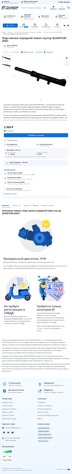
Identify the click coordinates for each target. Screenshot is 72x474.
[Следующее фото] (67, 76)
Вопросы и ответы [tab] (47, 205)
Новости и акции (42, 412)
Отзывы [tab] (16, 205)
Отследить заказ (7, 402)
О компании (41, 402)
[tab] (31, 205)
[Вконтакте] (64, 25)
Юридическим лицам (9, 418)
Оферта (39, 418)
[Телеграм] (68, 25)
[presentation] (16, 205)
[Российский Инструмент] (10, 8)
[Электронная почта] (12, 432)
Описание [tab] (5, 205)
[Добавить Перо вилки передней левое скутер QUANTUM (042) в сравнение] (67, 62)
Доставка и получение (9, 409)
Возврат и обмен (7, 412)
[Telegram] (3, 432)
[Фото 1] (6, 58)
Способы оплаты (7, 406)
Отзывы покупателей (44, 409)
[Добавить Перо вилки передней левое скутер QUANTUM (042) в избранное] (67, 58)
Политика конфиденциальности (47, 415)
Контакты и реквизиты (44, 406)
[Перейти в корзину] (68, 8)
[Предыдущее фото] (14, 76)
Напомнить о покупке (10, 194)
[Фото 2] (6, 65)
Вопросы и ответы (8, 415)
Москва (6, 1)
